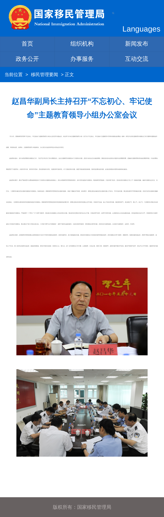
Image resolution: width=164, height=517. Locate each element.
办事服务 (82, 59)
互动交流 (136, 59)
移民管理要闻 (44, 74)
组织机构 (82, 43)
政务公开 (27, 59)
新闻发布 (136, 43)
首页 (27, 43)
